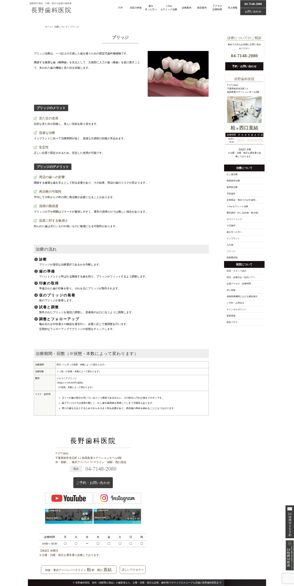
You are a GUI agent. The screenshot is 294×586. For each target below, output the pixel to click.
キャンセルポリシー (237, 309)
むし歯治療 (232, 174)
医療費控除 (232, 257)
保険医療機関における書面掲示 (242, 296)
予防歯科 (231, 193)
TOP (120, 7)
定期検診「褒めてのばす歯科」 (242, 200)
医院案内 (202, 7)
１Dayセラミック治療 (168, 8)
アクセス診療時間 (217, 8)
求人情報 (232, 7)
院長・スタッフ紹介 (237, 271)
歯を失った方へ (151, 8)
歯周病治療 (232, 187)
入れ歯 (230, 245)
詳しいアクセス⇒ (133, 569)
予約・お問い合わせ (244, 66)
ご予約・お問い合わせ (93, 483)
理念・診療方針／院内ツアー (241, 277)
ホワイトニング (234, 219)
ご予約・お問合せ (235, 303)
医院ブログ (232, 322)
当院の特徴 (136, 7)
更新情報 (231, 316)
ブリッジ (231, 251)
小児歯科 (231, 225)
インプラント (233, 238)
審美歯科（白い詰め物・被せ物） (243, 213)
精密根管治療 (233, 181)
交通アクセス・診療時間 (239, 284)
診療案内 (186, 7)
